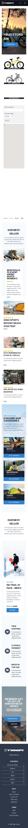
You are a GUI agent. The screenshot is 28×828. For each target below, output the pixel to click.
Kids (12, 783)
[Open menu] (20, 3)
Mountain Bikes (12, 765)
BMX (12, 776)
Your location (9, 107)
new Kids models (14, 68)
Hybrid (12, 768)
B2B (14, 810)
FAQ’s (14, 792)
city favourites (14, 83)
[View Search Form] (25, 3)
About (14, 813)
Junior (12, 779)
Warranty (14, 799)
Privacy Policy (14, 815)
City (12, 772)
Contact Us (14, 797)
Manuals (14, 802)
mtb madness (14, 98)
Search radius (9, 113)
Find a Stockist (14, 794)
